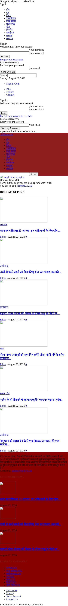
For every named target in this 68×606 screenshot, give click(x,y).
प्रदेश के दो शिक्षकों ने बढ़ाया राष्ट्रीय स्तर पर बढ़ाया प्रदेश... (31, 399)
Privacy (10, 593)
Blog (8, 89)
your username (36, 49)
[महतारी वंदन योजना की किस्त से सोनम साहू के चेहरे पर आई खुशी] (23, 304)
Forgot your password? (11, 59)
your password (36, 53)
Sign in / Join (12, 83)
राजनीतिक (11, 18)
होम (7, 9)
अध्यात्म (9, 38)
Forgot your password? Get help (16, 116)
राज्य (2, 348)
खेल (8, 27)
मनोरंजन (10, 32)
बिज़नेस (9, 29)
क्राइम (9, 35)
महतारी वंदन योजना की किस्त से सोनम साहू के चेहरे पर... (30, 313)
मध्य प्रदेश (11, 21)
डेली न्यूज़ (13, 585)
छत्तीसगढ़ (10, 24)
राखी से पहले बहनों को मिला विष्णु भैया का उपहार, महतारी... (30, 272)
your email (34, 68)
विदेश (8, 15)
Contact (10, 94)
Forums (10, 92)
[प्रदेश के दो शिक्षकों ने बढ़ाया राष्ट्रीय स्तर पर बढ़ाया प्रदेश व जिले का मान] (23, 390)
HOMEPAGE (25, 185)
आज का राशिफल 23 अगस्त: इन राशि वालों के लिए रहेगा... (30, 230)
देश (7, 12)
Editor (3, 236)
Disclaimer (11, 590)
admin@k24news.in (22, 470)
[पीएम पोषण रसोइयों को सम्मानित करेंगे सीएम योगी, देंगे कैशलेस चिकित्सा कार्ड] (23, 345)
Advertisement (13, 596)
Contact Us (12, 599)
